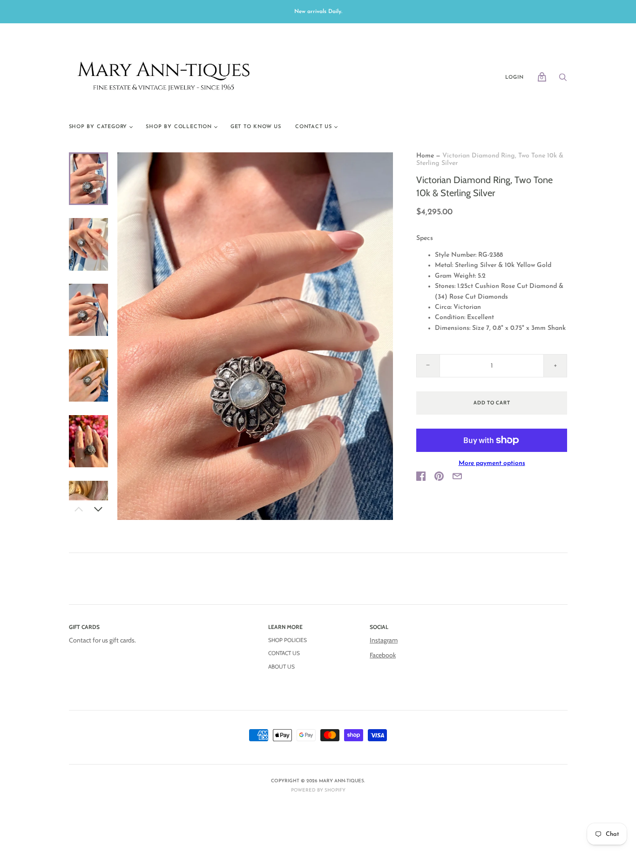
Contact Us (313, 127)
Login (514, 77)
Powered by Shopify (318, 790)
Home (425, 155)
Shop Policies (287, 639)
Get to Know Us (255, 127)
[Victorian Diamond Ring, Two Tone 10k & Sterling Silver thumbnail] (88, 178)
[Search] (563, 80)
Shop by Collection (178, 127)
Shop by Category (98, 127)
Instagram (384, 640)
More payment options (492, 463)
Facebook (383, 655)
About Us (281, 666)
